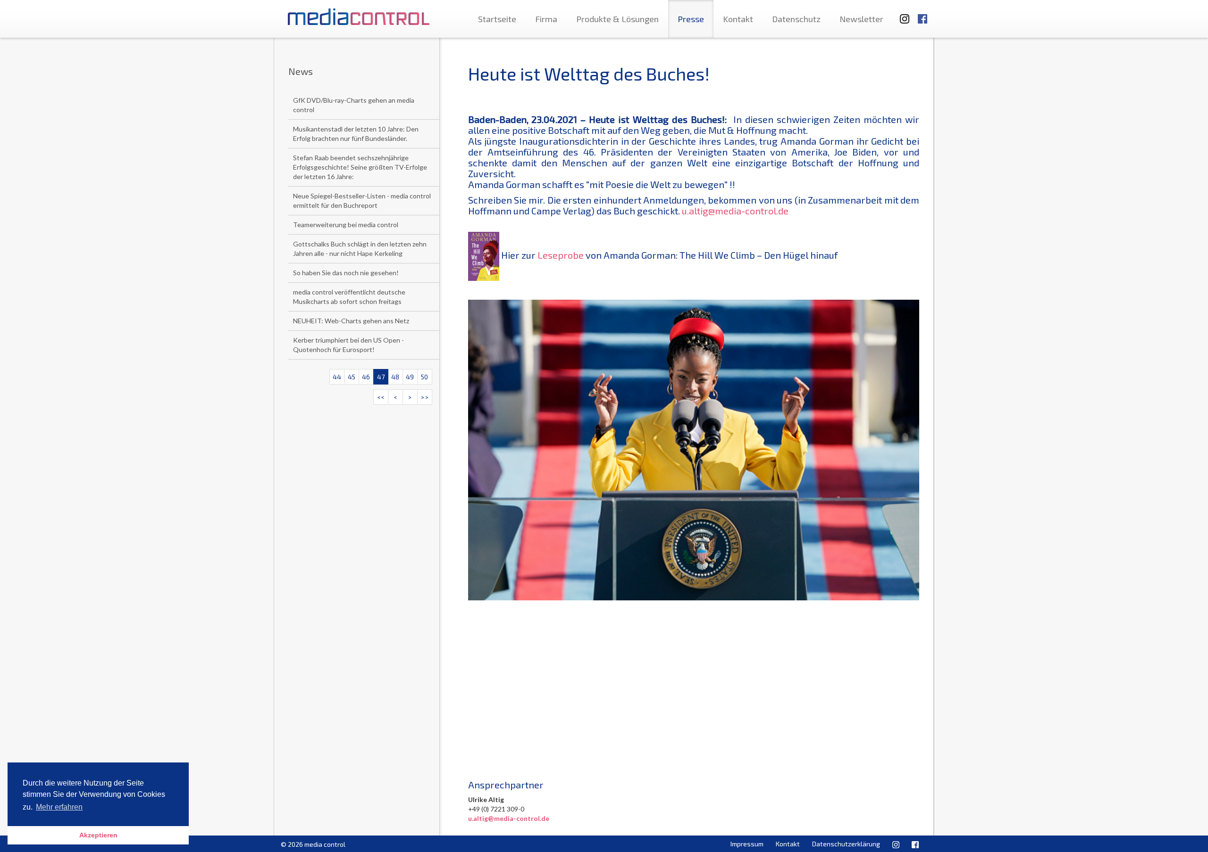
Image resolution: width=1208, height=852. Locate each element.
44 (337, 377)
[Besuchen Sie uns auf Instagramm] (902, 14)
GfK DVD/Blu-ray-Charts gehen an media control (353, 105)
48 (395, 377)
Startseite (497, 19)
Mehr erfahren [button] (59, 807)
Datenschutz (796, 19)
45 (351, 377)
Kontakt (738, 19)
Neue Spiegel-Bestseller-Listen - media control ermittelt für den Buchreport (362, 200)
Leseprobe (560, 255)
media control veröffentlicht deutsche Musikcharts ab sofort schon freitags (349, 296)
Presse (691, 19)
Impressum (746, 844)
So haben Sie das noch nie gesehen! (346, 273)
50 (424, 377)
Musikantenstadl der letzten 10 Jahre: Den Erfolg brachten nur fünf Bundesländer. (356, 133)
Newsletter (861, 19)
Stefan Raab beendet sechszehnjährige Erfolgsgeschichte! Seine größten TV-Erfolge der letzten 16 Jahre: (360, 167)
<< (381, 397)
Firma (546, 19)
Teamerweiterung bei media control (345, 225)
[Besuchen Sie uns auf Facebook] (922, 14)
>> (424, 397)
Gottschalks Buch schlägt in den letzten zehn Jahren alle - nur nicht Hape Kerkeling (360, 248)
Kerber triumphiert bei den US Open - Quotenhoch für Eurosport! (348, 344)
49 (410, 377)
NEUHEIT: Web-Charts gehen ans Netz (351, 321)
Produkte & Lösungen (617, 19)
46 (366, 377)
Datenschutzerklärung (846, 844)
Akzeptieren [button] (98, 835)
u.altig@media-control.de (735, 210)
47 (381, 377)
